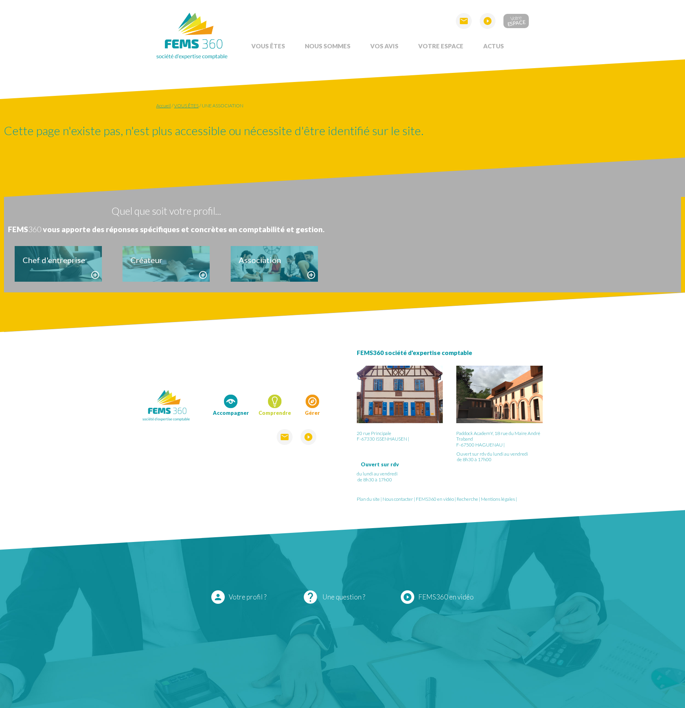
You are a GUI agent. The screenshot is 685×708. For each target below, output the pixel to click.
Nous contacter (398, 499)
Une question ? (333, 597)
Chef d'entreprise (54, 260)
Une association (222, 106)
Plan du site (368, 499)
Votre (516, 20)
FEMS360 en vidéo (435, 499)
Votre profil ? (239, 597)
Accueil (163, 106)
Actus (493, 46)
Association (260, 260)
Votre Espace (440, 46)
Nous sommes (327, 46)
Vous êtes (268, 46)
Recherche (467, 499)
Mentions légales (498, 499)
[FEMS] (192, 34)
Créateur (146, 260)
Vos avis (384, 46)
